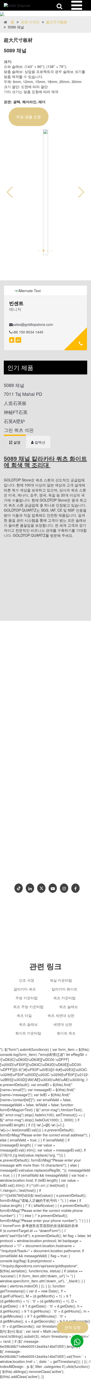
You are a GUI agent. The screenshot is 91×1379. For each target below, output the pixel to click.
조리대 (47, 855)
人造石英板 (15, 403)
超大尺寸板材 (56, 21)
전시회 (41, 871)
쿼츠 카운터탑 (64, 997)
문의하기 (22, 871)
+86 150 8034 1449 (27, 331)
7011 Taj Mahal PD (23, 394)
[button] (81, 192)
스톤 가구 (20, 844)
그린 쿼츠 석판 (19, 430)
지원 (51, 863)
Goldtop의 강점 (27, 863)
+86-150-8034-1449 (33, 813)
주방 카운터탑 (26, 997)
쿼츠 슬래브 (68, 1006)
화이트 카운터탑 (28, 1033)
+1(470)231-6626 (32, 823)
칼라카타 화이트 (64, 988)
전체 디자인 (30, 21)
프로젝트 (68, 863)
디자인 (29, 855)
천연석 (38, 844)
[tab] (15, 442)
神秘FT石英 (16, 412)
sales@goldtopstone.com (33, 324)
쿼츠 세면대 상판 (61, 1015)
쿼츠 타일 (24, 1015)
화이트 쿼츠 (66, 1033)
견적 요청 (72, 1327)
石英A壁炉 (14, 421)
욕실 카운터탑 (61, 980)
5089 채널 (14, 385)
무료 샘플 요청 (28, 116)
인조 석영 (26, 980)
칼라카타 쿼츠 (25, 988)
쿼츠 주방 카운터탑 (28, 1006)
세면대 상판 (62, 1024)
